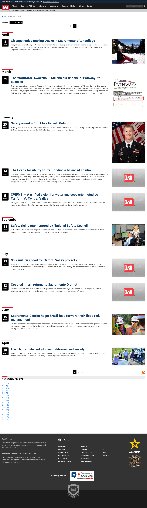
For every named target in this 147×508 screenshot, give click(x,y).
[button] (52, 2)
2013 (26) (5, 415)
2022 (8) (5, 393)
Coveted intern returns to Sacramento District (44, 284)
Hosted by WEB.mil (58, 476)
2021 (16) (5, 395)
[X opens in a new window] (64, 440)
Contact (90, 6)
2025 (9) (5, 386)
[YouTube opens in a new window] (69, 440)
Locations (54, 6)
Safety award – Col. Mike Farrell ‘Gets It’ (40, 123)
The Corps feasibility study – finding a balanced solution (52, 170)
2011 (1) (5, 419)
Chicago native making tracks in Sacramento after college (53, 41)
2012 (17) (5, 417)
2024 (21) (5, 388)
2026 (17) (5, 383)
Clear (25, 22)
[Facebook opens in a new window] (59, 440)
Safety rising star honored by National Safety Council (49, 226)
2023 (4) (5, 390)
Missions (43, 6)
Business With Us (28, 6)
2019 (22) (5, 400)
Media (73, 6)
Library (82, 6)
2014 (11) (5, 412)
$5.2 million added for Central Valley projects (44, 260)
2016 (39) (5, 407)
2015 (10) (5, 410)
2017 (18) (5, 405)
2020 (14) (5, 398)
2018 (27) (5, 402)
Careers (65, 6)
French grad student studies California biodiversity (48, 349)
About (14, 6)
